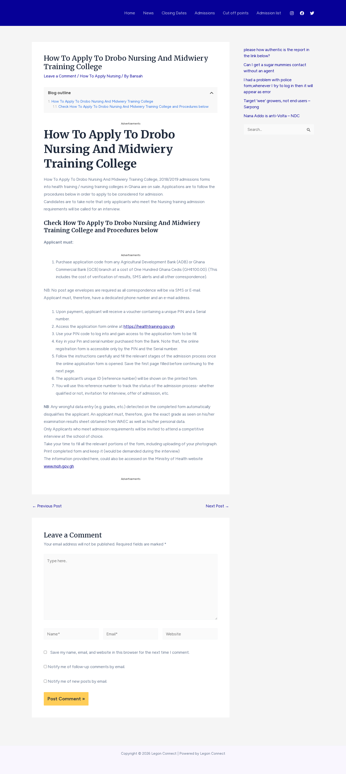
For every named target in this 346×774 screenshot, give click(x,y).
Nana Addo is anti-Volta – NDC (272, 115)
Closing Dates (174, 13)
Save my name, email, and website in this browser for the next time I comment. (119, 652)
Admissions (205, 13)
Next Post (217, 506)
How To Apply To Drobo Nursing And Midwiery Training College (102, 101)
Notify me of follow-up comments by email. (86, 666)
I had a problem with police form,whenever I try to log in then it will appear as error (278, 85)
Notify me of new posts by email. (77, 681)
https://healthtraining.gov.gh (149, 326)
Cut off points (236, 13)
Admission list (269, 13)
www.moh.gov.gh (59, 466)
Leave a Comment (60, 76)
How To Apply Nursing (100, 76)
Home (129, 13)
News (148, 13)
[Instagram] (292, 13)
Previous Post (47, 506)
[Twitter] (312, 13)
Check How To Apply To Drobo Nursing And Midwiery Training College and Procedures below (133, 106)
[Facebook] (302, 13)
